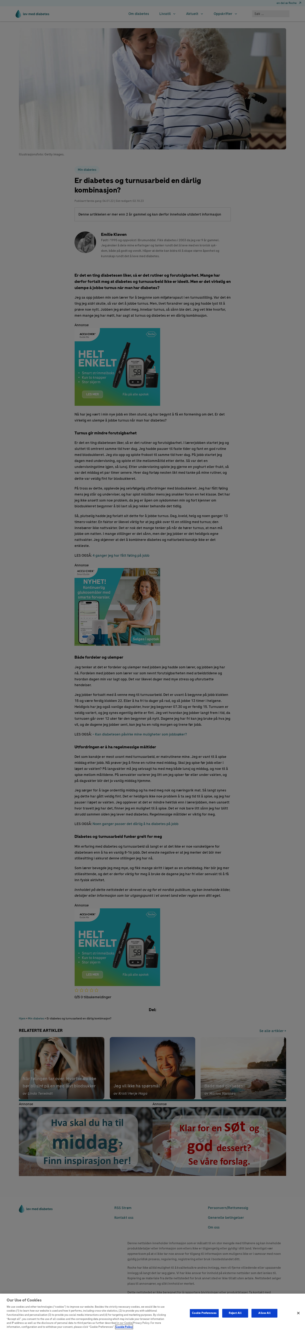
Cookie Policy (124, 1327)
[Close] (298, 1313)
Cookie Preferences (204, 1313)
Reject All (235, 1313)
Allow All (264, 1313)
